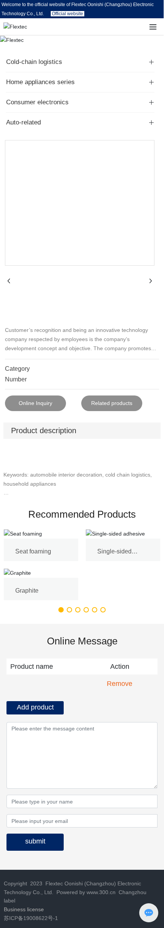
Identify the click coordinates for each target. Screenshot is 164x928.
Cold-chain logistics (34, 61)
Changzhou (132, 892)
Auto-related (23, 122)
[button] (61, 609)
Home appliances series (40, 82)
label (9, 901)
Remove (119, 683)
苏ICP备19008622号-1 (31, 918)
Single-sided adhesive (114, 554)
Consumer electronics (37, 102)
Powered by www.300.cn (85, 892)
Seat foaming (33, 551)
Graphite (27, 590)
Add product (35, 707)
